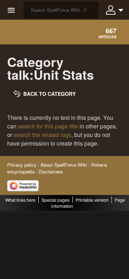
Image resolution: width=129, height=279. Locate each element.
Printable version (92, 200)
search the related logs (42, 135)
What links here (20, 200)
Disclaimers (50, 171)
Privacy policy (22, 164)
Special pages (56, 200)
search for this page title (48, 126)
